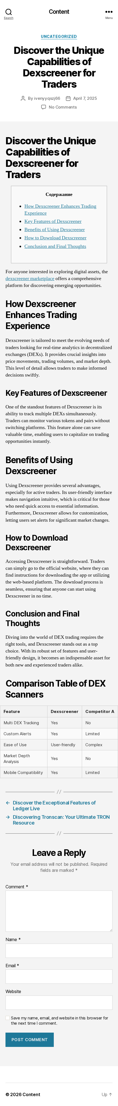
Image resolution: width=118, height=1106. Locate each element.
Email (12, 965)
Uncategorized (59, 36)
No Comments (63, 107)
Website (13, 991)
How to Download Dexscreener (55, 238)
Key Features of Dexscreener (53, 221)
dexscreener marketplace (29, 278)
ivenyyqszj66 (47, 98)
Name (13, 939)
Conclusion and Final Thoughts (55, 246)
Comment (16, 886)
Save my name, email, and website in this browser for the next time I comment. (59, 1021)
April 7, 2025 (85, 98)
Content (59, 12)
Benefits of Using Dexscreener (54, 229)
